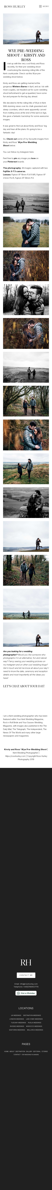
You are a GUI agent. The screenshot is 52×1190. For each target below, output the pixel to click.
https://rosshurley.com (15, 756)
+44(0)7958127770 (31, 987)
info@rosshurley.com (29, 984)
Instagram (24, 152)
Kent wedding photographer (22, 716)
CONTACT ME (26, 975)
